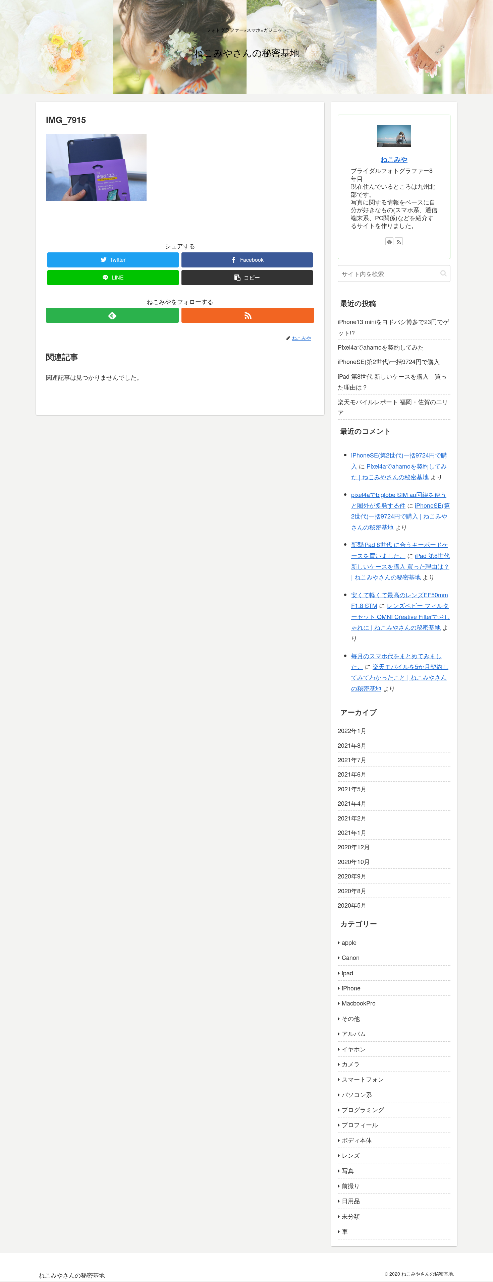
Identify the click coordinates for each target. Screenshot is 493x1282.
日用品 (351, 1200)
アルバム (354, 1033)
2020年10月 (354, 861)
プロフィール (360, 1124)
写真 (348, 1170)
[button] (443, 273)
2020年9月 (352, 875)
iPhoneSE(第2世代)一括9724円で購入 (389, 361)
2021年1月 (352, 832)
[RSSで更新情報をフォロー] (247, 315)
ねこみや (394, 159)
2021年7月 (352, 759)
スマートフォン (363, 1079)
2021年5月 (352, 788)
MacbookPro (359, 1002)
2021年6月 (352, 774)
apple (349, 942)
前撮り (351, 1185)
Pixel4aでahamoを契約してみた (381, 347)
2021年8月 (352, 745)
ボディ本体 (357, 1140)
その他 (351, 1018)
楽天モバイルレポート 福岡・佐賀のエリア (393, 407)
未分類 (351, 1216)
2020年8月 (352, 890)
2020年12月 (354, 846)
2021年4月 (352, 803)
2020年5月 (352, 905)
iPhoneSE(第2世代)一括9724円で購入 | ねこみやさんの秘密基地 (400, 516)
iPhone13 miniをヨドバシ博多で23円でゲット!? (393, 327)
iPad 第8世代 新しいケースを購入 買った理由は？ (392, 381)
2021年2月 (352, 817)
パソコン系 (357, 1094)
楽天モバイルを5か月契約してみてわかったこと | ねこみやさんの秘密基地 (399, 677)
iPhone (351, 987)
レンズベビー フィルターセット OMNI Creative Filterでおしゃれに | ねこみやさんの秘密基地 (400, 616)
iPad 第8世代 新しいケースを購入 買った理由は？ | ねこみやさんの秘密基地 (400, 566)
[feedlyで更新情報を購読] (112, 315)
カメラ (351, 1063)
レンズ (351, 1155)
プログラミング (363, 1109)
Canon (351, 957)
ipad (347, 972)
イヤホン (354, 1048)
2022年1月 (352, 730)
